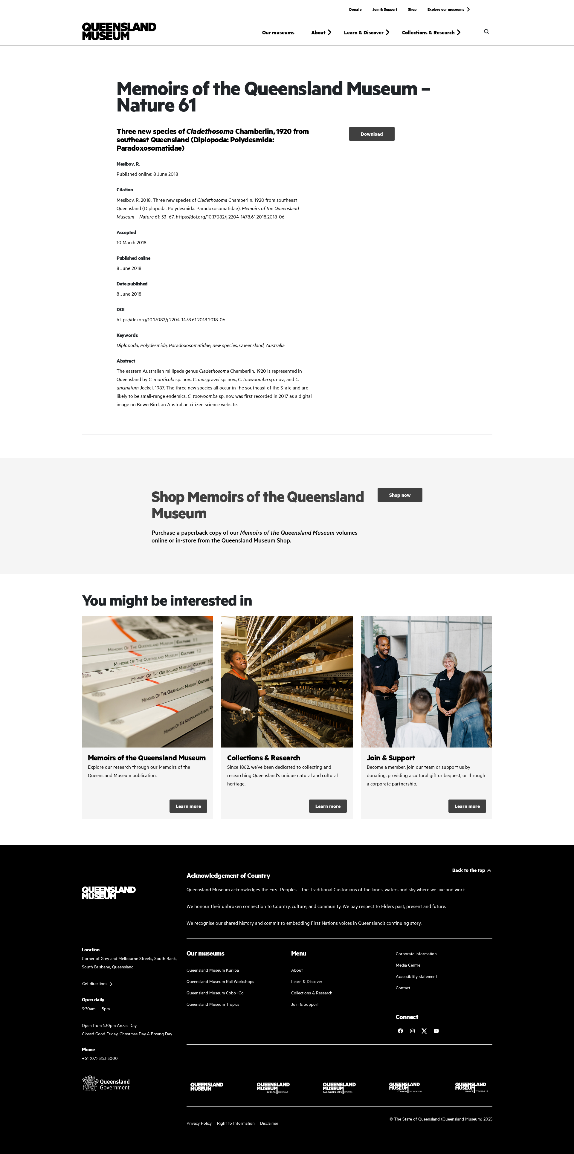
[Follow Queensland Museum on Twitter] (424, 1030)
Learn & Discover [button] (364, 32)
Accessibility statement (416, 976)
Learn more (188, 806)
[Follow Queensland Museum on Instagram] (412, 1030)
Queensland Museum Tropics (213, 1004)
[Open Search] (486, 31)
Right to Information (236, 1123)
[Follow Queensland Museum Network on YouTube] (436, 1030)
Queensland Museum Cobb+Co (215, 992)
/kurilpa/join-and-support (426, 717)
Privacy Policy (199, 1123)
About (297, 970)
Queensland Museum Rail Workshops (220, 981)
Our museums (278, 32)
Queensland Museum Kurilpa (213, 970)
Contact (403, 987)
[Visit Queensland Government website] (106, 1083)
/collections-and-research (287, 717)
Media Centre (408, 964)
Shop (412, 9)
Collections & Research (311, 992)
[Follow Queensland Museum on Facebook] (400, 1030)
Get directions (94, 983)
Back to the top (468, 869)
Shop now (400, 494)
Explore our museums (446, 9)
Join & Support (385, 9)
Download (372, 133)
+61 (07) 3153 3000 (100, 1058)
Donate (355, 9)
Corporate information (416, 953)
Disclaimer (269, 1123)
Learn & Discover (306, 981)
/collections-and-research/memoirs (147, 717)
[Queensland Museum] (119, 31)
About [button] (318, 32)
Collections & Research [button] (428, 32)
